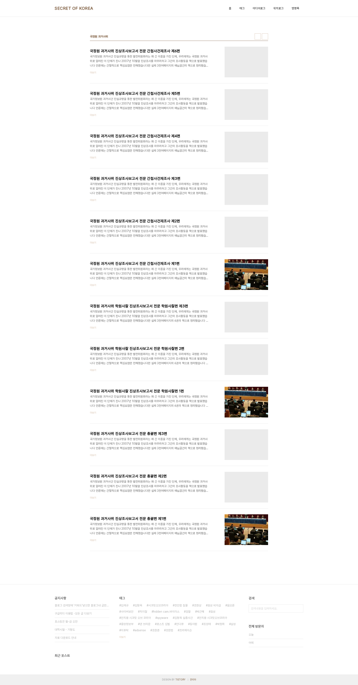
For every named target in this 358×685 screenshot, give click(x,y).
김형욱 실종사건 (183, 617)
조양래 (207, 624)
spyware (162, 617)
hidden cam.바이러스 (166, 611)
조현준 (156, 630)
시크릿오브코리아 (158, 605)
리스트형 (265, 36)
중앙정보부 (127, 624)
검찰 (188, 611)
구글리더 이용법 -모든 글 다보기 (73, 613)
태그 (241, 8)
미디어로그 (259, 8)
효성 (212, 611)
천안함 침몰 (181, 605)
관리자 (193, 679)
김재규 (124, 605)
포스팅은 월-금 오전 (66, 621)
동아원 (193, 624)
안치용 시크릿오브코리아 (213, 617)
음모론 (231, 605)
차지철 (143, 611)
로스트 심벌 (163, 624)
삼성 (233, 624)
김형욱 (138, 605)
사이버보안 (127, 611)
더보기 (122, 637)
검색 (299, 608)
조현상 (197, 605)
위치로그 (278, 8)
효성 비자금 (214, 605)
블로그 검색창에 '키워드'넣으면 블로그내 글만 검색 (82, 605)
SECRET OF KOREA (74, 8)
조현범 (169, 630)
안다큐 (180, 624)
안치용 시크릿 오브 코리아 (136, 617)
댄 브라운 (145, 624)
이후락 (124, 630)
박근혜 (200, 611)
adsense (140, 630)
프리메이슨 (185, 630)
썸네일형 (258, 36)
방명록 (295, 8)
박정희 (221, 624)
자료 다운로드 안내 (65, 637)
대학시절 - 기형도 (65, 629)
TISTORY (180, 679)
